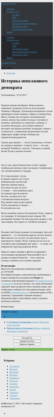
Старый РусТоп (8, 3)
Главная (10, 8)
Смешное (13, 392)
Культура (11, 73)
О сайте (16, 14)
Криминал (14, 377)
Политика (14, 386)
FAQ (14, 17)
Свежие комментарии (22, 29)
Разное (12, 389)
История (13, 374)
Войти (10, 32)
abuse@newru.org (19, 292)
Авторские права (20, 20)
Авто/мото (14, 366)
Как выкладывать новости (24, 23)
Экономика (14, 398)
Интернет (14, 372)
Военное (13, 369)
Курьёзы (13, 383)
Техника (13, 395)
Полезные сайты (20, 26)
